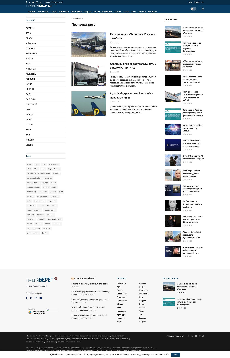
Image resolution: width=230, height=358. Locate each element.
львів (40, 205)
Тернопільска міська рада (38, 173)
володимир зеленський (37, 183)
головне (43, 192)
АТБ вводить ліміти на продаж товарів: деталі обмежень (193, 30)
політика (31, 219)
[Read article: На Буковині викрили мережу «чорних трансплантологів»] (173, 80)
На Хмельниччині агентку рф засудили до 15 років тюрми (192, 189)
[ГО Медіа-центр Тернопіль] (36, 311)
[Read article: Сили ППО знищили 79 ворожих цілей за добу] (173, 160)
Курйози (152, 12)
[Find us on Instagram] (37, 2)
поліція (41, 219)
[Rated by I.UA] (52, 310)
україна (37, 228)
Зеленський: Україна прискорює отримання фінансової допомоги (193, 113)
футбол (45, 233)
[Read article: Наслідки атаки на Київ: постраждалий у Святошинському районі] (173, 96)
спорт (47, 224)
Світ (202, 2)
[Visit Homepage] (42, 5)
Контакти (180, 336)
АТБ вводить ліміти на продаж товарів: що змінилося (193, 64)
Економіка (76, 12)
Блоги (29, 38)
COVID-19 (30, 28)
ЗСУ (44, 164)
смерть (38, 224)
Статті (29, 125)
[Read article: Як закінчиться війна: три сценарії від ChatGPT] (173, 129)
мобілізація (52, 205)
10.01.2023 (115, 72)
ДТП (37, 164)
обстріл (30, 214)
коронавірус (39, 201)
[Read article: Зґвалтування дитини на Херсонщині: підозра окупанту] (173, 251)
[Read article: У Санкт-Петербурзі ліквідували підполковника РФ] (173, 236)
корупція (52, 201)
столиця (57, 224)
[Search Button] (203, 9)
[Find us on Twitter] (30, 2)
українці (46, 228)
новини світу (49, 210)
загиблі (30, 196)
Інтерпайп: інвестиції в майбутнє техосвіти (89, 284)
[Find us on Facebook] (26, 2)
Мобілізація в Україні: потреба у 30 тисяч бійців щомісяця (193, 219)
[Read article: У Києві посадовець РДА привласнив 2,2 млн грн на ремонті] (173, 145)
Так (175, 355)
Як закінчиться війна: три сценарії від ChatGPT (193, 128)
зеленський (42, 196)
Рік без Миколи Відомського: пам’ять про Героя (192, 204)
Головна (74, 18)
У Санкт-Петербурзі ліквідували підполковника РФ (192, 235)
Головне (30, 48)
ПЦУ (29, 169)
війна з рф (31, 192)
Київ (190, 2)
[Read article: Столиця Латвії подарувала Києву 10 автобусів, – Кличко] (88, 74)
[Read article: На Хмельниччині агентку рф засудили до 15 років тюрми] (173, 190)
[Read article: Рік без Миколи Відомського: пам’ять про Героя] (173, 205)
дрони (53, 192)
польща (50, 214)
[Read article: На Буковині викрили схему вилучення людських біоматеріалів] (173, 47)
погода (40, 214)
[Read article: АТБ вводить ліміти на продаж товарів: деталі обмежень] (173, 32)
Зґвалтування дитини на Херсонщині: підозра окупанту (193, 250)
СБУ (36, 169)
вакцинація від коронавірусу (39, 178)
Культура (31, 74)
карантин (55, 196)
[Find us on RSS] (40, 2)
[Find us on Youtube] (33, 2)
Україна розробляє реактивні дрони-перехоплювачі (191, 173)
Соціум (87, 12)
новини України (34, 210)
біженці (56, 173)
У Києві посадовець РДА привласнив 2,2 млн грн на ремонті (192, 143)
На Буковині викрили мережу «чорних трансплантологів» (192, 79)
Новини (32, 12)
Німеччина (53, 164)
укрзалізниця (32, 233)
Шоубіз (142, 12)
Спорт (117, 12)
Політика (64, 12)
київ (29, 201)
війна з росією (49, 187)
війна (53, 183)
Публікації (43, 12)
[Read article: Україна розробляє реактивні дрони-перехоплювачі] (173, 175)
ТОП (28, 135)
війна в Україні (33, 187)
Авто (133, 12)
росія (29, 224)
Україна (197, 2)
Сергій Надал (54, 169)
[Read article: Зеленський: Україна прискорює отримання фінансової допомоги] (173, 114)
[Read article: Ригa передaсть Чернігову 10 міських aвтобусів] (88, 44)
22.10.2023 (115, 42)
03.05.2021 (115, 101)
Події (54, 12)
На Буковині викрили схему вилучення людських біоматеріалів (189, 302)
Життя (96, 12)
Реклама (170, 336)
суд (28, 228)
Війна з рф (31, 43)
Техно (126, 12)
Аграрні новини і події (84, 278)
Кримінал (107, 12)
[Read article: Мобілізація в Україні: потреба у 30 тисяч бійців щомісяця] (173, 221)
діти (61, 192)
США (43, 169)
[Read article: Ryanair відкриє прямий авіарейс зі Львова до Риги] (88, 103)
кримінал (31, 205)
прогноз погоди (55, 219)
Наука (29, 84)
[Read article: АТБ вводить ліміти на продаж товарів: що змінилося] (173, 65)
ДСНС (29, 164)
